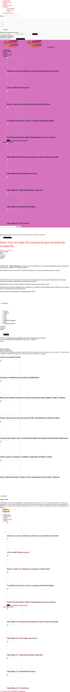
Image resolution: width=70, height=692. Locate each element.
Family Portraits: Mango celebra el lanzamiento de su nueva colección (31, 137)
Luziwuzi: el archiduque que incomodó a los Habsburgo (19, 377)
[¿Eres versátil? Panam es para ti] (14, 84)
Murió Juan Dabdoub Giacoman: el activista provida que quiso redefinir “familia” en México (32, 397)
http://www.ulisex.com (6, 350)
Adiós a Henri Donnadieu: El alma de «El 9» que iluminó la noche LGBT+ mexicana (29, 477)
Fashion (5, 7)
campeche (6, 312)
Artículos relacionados (6, 357)
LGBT (5, 319)
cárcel (5, 314)
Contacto (5, 26)
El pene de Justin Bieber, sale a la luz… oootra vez (23, 339)
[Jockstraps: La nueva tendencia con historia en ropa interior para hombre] (14, 68)
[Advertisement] (20, 231)
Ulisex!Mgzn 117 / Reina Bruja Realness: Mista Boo (25, 190)
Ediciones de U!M (8, 13)
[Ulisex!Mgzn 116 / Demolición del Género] (14, 203)
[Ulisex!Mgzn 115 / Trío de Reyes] (14, 220)
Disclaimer (6, 22)
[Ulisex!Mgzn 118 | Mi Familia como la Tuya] (14, 170)
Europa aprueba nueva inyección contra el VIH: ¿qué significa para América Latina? (30, 418)
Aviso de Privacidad (8, 23)
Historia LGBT (7, 5)
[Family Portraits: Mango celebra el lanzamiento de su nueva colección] (14, 134)
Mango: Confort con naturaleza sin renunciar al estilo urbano (28, 104)
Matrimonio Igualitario (9, 320)
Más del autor (17, 357)
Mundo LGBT (7, 2)
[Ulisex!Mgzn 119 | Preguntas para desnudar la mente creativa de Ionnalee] (14, 154)
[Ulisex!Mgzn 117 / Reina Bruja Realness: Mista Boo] (14, 187)
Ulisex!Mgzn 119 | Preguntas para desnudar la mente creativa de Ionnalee (32, 157)
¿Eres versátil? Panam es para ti (18, 87)
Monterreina (6, 0)
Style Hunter (10, 10)
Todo (8, 140)
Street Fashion (11, 8)
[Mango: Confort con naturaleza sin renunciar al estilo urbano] (14, 101)
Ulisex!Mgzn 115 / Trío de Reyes (18, 223)
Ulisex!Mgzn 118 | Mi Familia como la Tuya (22, 173)
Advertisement (7, 25)
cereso (5, 315)
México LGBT (7, 237)
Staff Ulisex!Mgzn (7, 250)
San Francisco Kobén (9, 323)
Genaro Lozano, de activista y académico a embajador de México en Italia (26, 457)
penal (4, 322)
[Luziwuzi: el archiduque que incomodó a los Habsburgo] (10, 374)
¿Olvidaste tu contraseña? (7, 35)
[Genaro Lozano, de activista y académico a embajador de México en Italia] (10, 454)
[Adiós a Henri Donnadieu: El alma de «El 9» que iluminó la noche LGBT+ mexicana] (10, 474)
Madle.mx (22, 691)
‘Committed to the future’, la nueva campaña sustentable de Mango (30, 121)
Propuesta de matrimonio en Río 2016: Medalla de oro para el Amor (27, 338)
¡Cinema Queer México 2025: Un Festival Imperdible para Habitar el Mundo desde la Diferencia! (34, 438)
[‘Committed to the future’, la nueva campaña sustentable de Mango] (14, 117)
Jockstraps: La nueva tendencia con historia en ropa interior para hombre (33, 71)
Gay (4, 317)
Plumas (5, 4)
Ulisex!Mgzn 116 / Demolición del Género (21, 206)
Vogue (8, 11)
